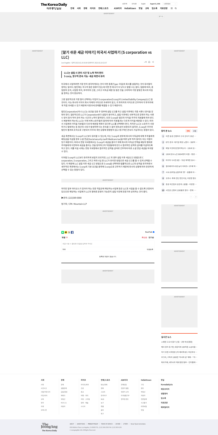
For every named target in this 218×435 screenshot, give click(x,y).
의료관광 (164, 8)
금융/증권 (64, 392)
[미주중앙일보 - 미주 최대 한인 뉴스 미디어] (54, 6)
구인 (142, 384)
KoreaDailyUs (167, 384)
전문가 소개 (125, 392)
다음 (196, 197)
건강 (82, 388)
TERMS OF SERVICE (107, 424)
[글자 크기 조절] (145, 62)
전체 (72, 8)
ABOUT (72, 424)
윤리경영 (117, 424)
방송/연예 (104, 384)
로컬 (194, 131)
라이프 (93, 8)
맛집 (142, 410)
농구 (102, 403)
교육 (147, 8)
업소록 (154, 8)
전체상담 (124, 384)
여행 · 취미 (84, 395)
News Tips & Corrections (138, 424)
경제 (85, 8)
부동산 (63, 399)
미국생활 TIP (125, 395)
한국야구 (104, 395)
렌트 (142, 388)
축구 (102, 413)
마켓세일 (144, 406)
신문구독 (124, 4)
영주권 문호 (125, 399)
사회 (79, 8)
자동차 (63, 406)
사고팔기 (144, 403)
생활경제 (64, 388)
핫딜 (140, 8)
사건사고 (44, 388)
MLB (102, 399)
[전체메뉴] (171, 8)
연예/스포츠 (103, 8)
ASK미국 (118, 8)
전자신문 (134, 4)
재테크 (63, 395)
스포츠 (103, 392)
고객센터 (125, 424)
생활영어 (164, 393)
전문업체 (144, 399)
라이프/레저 (85, 384)
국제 (42, 406)
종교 (82, 392)
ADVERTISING (81, 424)
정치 (42, 403)
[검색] (175, 8)
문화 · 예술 (84, 403)
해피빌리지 (165, 407)
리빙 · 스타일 (85, 399)
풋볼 (102, 406)
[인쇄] (149, 62)
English (143, 4)
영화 (102, 388)
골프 (102, 410)
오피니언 (44, 410)
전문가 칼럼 (125, 388)
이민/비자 (44, 395)
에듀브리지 (165, 389)
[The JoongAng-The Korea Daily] (49, 427)
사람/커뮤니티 (45, 392)
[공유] (153, 62)
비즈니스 (64, 403)
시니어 (83, 406)
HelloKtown (130, 8)
